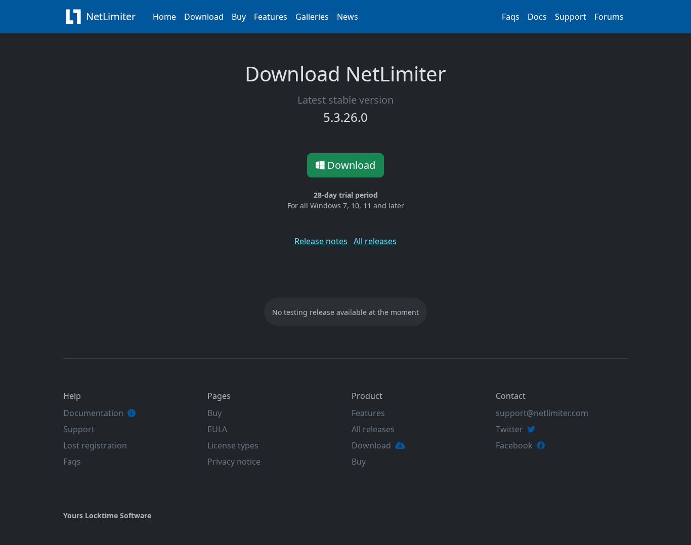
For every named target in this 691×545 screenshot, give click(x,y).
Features (270, 16)
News (347, 16)
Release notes (321, 241)
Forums (609, 16)
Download (204, 16)
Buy (239, 16)
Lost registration (95, 445)
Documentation (93, 413)
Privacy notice (234, 461)
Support (570, 16)
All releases (375, 241)
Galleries (312, 16)
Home (164, 16)
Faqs (511, 16)
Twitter (509, 429)
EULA (217, 429)
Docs (537, 16)
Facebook (514, 445)
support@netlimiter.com (542, 413)
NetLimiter (112, 16)
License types (232, 445)
